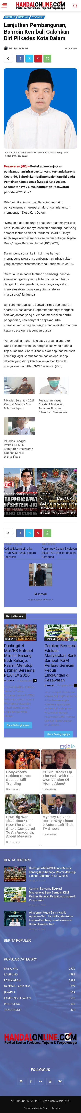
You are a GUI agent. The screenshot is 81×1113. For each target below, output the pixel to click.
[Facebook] (20, 58)
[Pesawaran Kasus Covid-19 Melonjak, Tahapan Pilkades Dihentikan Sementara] (54, 385)
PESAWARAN (37, 17)
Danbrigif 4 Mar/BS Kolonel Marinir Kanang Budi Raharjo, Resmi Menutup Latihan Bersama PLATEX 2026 (39, 503)
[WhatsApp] (47, 58)
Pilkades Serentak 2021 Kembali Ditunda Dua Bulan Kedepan (19, 404)
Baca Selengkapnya (18, 725)
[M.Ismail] (6, 48)
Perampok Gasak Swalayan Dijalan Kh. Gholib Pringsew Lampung (59, 553)
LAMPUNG (10, 17)
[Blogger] (21, 1081)
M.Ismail (34, 48)
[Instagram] (50, 1081)
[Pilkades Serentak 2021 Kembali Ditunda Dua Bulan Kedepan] (19, 385)
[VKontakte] (60, 1081)
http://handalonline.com (40, 599)
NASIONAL (23, 17)
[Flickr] (40, 1081)
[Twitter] (29, 58)
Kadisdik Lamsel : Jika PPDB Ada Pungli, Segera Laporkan (20, 553)
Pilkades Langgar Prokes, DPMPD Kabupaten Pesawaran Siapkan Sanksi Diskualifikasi (18, 448)
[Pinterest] (38, 58)
